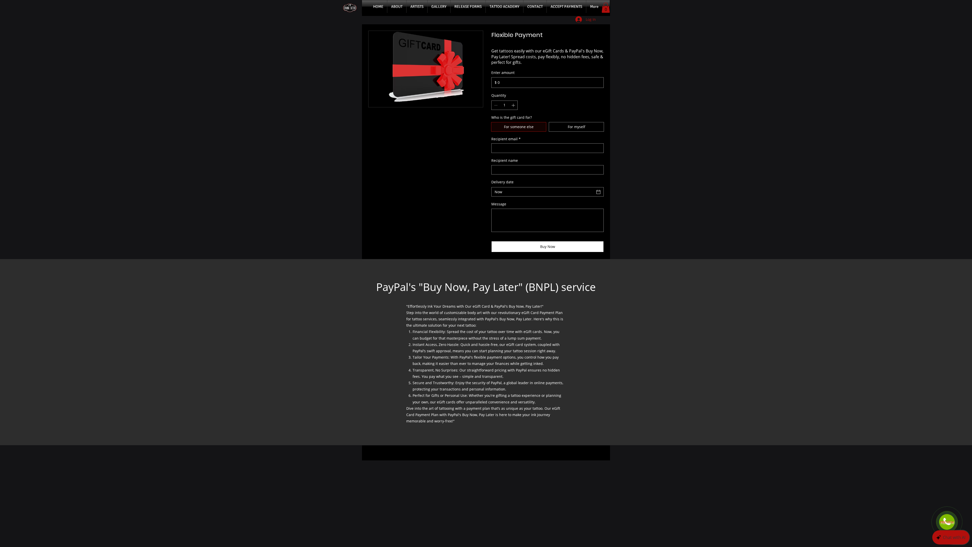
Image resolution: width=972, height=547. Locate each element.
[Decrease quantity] (495, 105)
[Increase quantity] (514, 105)
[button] (605, 8)
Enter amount (503, 72)
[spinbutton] (504, 105)
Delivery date (502, 182)
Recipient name (504, 160)
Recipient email (506, 138)
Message (498, 204)
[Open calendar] (598, 192)
